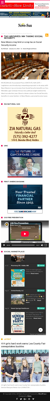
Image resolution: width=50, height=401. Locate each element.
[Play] (4, 245)
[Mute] (42, 245)
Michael (5, 48)
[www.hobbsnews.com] (25, 22)
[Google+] (25, 399)
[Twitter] (21, 399)
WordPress (42, 394)
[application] (25, 234)
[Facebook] (17, 399)
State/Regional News (30, 48)
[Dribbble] (29, 399)
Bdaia (29, 396)
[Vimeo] (33, 399)
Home (3, 33)
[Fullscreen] (46, 245)
